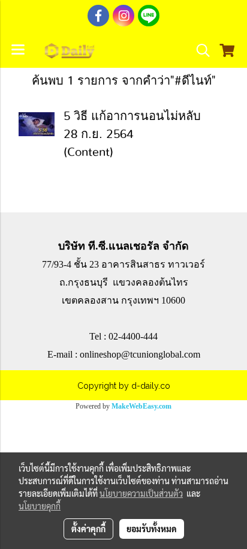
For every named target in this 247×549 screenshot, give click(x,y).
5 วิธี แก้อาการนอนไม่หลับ (132, 116)
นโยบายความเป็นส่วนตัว (141, 493)
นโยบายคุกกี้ (40, 505)
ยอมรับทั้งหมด (151, 528)
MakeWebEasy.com (141, 406)
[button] (199, 50)
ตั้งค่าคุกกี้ (88, 528)
